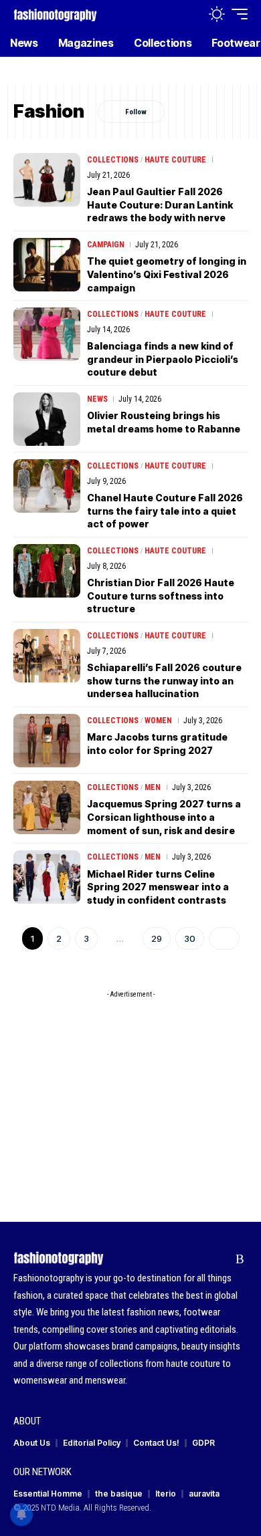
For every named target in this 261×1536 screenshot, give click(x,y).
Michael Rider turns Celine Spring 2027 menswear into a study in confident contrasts (158, 887)
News (97, 399)
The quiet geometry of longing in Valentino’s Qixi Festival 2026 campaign (166, 274)
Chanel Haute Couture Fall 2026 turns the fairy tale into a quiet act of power (165, 510)
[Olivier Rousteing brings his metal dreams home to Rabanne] (46, 419)
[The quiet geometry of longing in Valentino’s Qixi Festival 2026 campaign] (46, 264)
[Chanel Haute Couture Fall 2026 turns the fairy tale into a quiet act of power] (46, 486)
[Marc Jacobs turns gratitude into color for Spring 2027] (46, 740)
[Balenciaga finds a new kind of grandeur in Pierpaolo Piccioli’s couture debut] (46, 334)
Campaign (105, 244)
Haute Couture (175, 159)
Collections (113, 159)
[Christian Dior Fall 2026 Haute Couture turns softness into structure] (46, 571)
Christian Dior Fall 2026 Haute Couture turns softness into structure (160, 595)
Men (153, 787)
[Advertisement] (130, 1088)
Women (158, 720)
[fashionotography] (55, 14)
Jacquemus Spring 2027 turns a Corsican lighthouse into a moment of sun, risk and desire (164, 817)
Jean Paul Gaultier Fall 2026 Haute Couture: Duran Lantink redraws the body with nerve (160, 204)
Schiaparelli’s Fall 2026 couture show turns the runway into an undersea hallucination (164, 680)
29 (156, 938)
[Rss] (240, 1259)
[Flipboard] (219, 1259)
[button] (188, 14)
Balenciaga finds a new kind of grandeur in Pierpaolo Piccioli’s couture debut (162, 359)
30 (189, 938)
